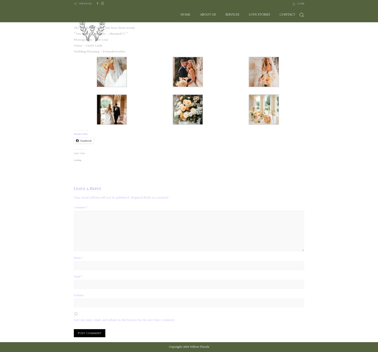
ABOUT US (208, 14)
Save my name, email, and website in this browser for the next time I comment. (124, 320)
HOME (185, 14)
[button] (112, 73)
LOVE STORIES (259, 14)
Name (78, 258)
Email (78, 277)
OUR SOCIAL (85, 4)
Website (79, 295)
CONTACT (287, 14)
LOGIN (300, 4)
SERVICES (232, 14)
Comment (81, 207)
